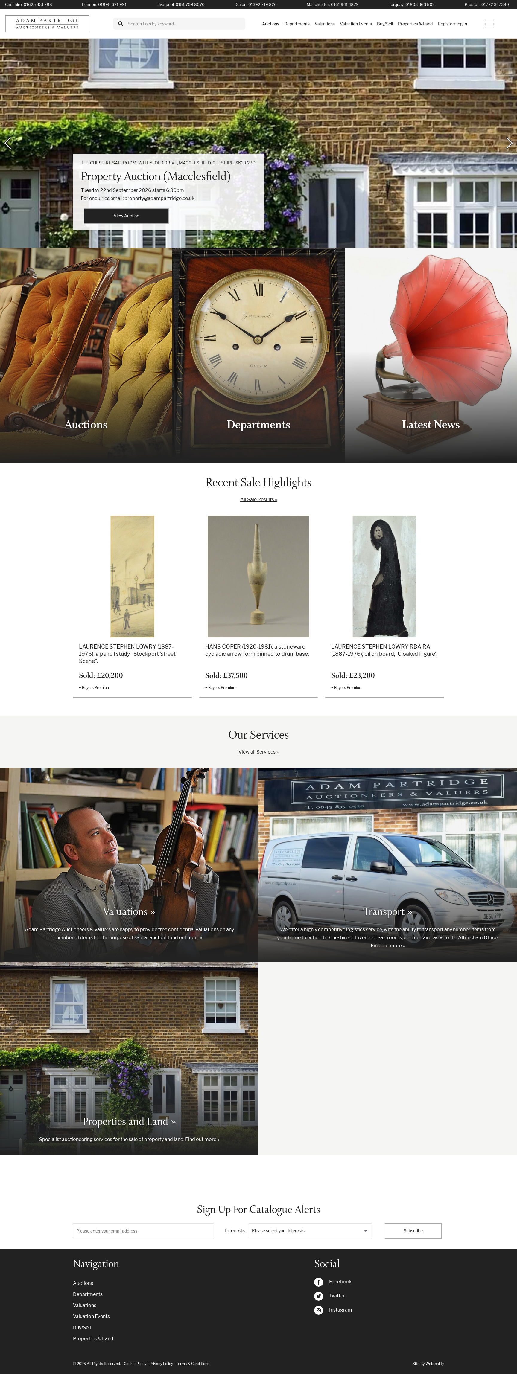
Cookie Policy (135, 1363)
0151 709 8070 (190, 4)
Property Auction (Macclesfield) (156, 176)
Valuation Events (356, 23)
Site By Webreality (428, 1363)
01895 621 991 (112, 4)
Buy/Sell (385, 23)
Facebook (340, 1282)
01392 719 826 (262, 4)
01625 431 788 (38, 4)
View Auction (126, 215)
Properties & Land (415, 23)
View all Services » (258, 752)
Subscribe (413, 1230)
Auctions (270, 23)
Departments (297, 23)
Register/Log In (452, 23)
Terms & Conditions (192, 1363)
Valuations (325, 23)
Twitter (337, 1296)
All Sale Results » (258, 499)
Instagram (340, 1310)
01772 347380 (495, 4)
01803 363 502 (420, 4)
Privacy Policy (161, 1363)
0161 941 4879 (345, 4)
